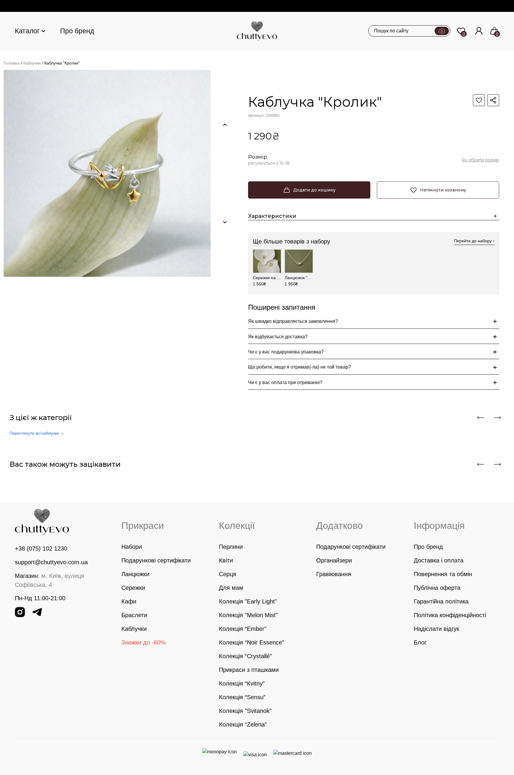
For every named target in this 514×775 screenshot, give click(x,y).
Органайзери (334, 560)
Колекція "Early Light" (248, 601)
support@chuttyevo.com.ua (51, 562)
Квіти (226, 560)
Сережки (133, 587)
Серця (227, 574)
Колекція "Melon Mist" (248, 615)
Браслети (134, 615)
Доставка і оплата (438, 560)
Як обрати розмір (480, 160)
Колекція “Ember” (243, 628)
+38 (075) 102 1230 (41, 548)
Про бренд (77, 31)
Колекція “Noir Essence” (251, 642)
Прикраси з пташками (249, 669)
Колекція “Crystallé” (245, 656)
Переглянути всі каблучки (37, 433)
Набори (131, 546)
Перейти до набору (474, 240)
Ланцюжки (135, 574)
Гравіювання (333, 574)
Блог (420, 642)
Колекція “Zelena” (243, 724)
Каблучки (32, 63)
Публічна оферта (437, 587)
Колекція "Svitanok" (245, 711)
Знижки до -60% (143, 642)
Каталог (27, 31)
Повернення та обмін (443, 574)
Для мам (231, 587)
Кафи (128, 601)
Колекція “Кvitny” (242, 683)
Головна (12, 63)
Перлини (231, 546)
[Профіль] (479, 31)
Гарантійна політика (441, 601)
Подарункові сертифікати (156, 560)
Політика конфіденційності (450, 615)
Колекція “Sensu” (242, 697)
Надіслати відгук (436, 628)
